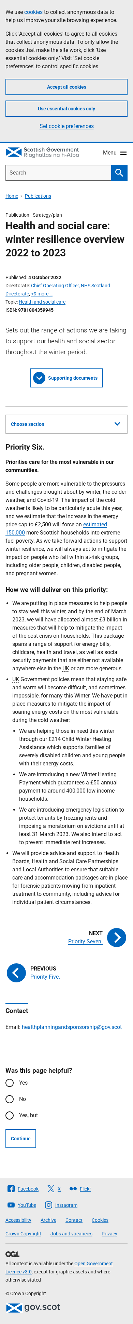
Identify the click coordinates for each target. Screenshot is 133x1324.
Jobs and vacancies (71, 1233)
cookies (33, 12)
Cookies (100, 1220)
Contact (74, 1220)
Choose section (27, 424)
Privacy (109, 1233)
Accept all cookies (66, 87)
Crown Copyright (23, 1233)
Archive (48, 1220)
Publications (38, 196)
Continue (21, 1138)
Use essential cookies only (66, 108)
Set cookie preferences (67, 126)
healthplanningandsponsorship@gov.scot (72, 1027)
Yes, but (28, 1115)
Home (11, 196)
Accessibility (18, 1220)
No (22, 1099)
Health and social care (42, 302)
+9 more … (42, 293)
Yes (23, 1083)
